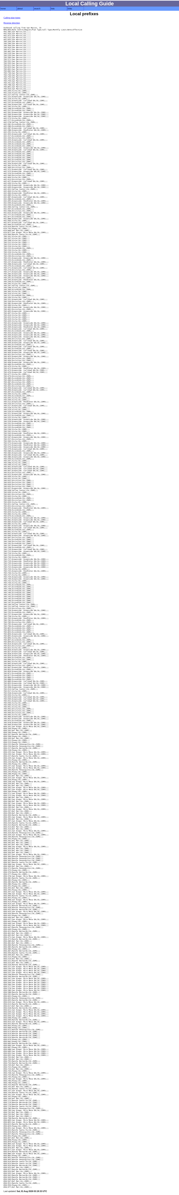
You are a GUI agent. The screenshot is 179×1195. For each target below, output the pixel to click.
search (37, 8)
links (70, 8)
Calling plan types (12, 18)
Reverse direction (12, 23)
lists (53, 8)
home (3, 8)
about (20, 8)
